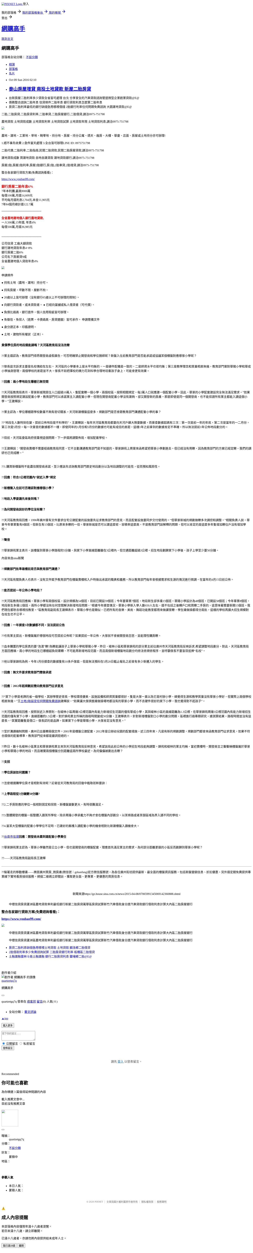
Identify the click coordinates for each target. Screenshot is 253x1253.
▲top (4, 1018)
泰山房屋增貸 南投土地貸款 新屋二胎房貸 (50, 89)
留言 (40, 1001)
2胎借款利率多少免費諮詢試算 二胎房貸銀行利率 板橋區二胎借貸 (52, 952)
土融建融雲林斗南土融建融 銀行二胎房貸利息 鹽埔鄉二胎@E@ (50, 956)
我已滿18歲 (9, 1245)
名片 (12, 73)
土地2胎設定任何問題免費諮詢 (41, 701)
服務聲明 (162, 1201)
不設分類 (32, 57)
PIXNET (99, 1201)
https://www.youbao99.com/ (18, 179)
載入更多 (8, 1025)
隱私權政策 (147, 1201)
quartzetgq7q (9, 980)
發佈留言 (8, 1048)
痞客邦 (31, 1001)
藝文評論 (30, 1011)
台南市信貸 (11, 836)
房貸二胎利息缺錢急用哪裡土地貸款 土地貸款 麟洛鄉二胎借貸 (49, 947)
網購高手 (13, 28)
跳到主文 (7, 38)
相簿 (12, 64)
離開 (21, 1245)
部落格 (13, 69)
